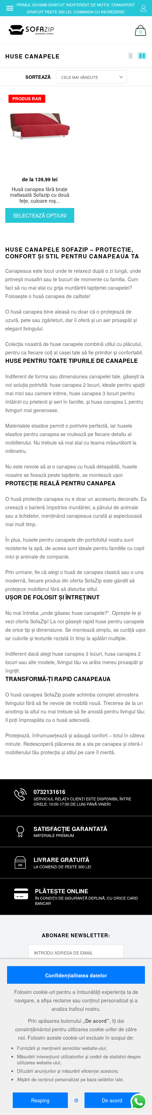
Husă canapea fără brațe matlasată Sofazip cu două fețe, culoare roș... (39, 194)
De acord (112, 1100)
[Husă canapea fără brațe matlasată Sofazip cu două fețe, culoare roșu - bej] (39, 132)
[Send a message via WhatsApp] (138, 1101)
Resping (40, 1100)
